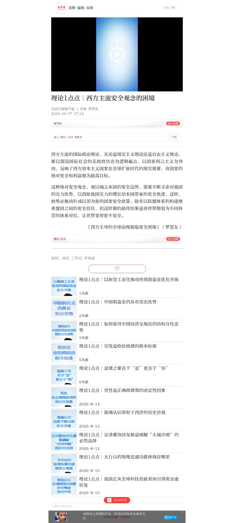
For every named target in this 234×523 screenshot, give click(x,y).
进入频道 (173, 123)
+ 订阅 (173, 137)
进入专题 (173, 239)
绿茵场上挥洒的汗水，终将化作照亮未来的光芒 (114, 516)
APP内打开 (120, 500)
